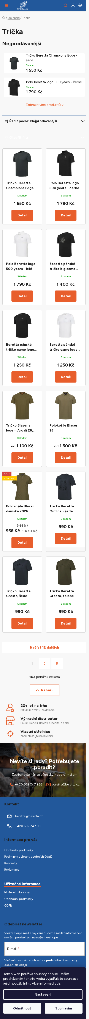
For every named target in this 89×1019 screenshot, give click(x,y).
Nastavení (43, 994)
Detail (22, 215)
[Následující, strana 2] (44, 663)
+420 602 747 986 (28, 784)
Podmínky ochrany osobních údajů (28, 856)
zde (57, 983)
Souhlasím (63, 1008)
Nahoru (47, 690)
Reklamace (11, 869)
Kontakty (10, 863)
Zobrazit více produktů (43, 105)
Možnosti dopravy (17, 892)
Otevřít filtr (18, 137)
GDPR (8, 905)
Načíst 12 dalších (44, 647)
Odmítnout (22, 1008)
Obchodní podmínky (18, 850)
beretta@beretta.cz (65, 784)
